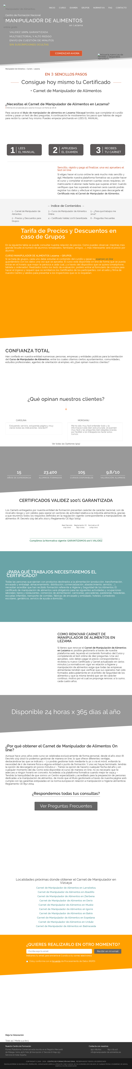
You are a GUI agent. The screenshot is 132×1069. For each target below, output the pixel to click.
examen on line (104, 259)
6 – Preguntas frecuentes (102, 218)
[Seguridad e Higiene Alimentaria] (22, 8)
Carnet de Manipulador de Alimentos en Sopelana (66, 917)
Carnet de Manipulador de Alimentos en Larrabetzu (66, 887)
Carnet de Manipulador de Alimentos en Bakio (66, 913)
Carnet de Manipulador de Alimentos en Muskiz (66, 904)
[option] (28, 379)
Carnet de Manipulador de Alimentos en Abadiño (66, 892)
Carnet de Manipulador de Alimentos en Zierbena (66, 896)
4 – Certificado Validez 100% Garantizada (67, 218)
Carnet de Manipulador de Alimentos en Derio (66, 900)
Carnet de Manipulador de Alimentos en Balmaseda (66, 926)
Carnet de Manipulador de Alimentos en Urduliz (65, 921)
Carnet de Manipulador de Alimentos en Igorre (66, 909)
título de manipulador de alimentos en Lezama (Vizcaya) (54, 112)
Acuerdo (56, 961)
